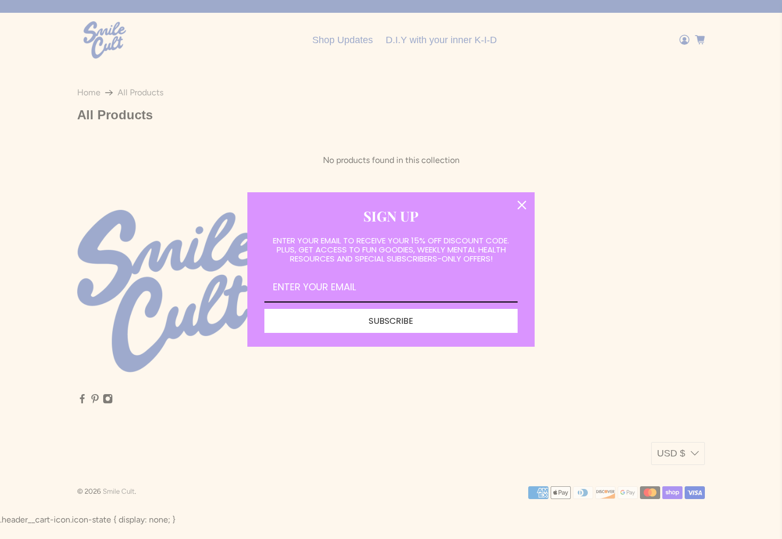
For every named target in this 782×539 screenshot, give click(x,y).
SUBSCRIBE (391, 321)
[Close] (522, 205)
